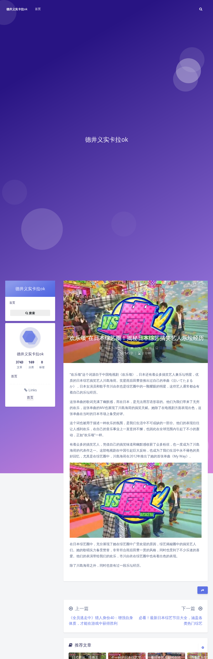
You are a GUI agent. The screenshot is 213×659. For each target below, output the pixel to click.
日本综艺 (165, 348)
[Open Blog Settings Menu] (202, 647)
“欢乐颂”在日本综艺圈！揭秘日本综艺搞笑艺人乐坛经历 (135, 338)
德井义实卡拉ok (16, 9)
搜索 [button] (31, 313)
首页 (12, 303)
